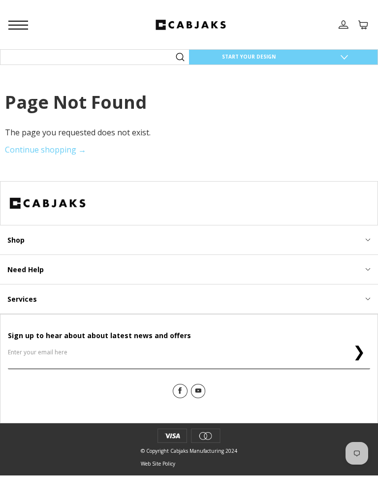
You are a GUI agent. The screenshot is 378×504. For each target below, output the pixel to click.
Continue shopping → (45, 149)
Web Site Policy (158, 463)
